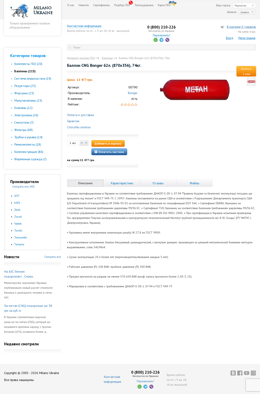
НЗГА (17, 203)
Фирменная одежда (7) (30, 159)
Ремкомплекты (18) (27, 144)
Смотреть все (52, 257)
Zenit (17, 210)
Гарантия (73, 121)
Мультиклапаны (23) (28, 100)
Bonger (133, 93)
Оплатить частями (111, 152)
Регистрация (246, 38)
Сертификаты (101, 5)
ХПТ (17, 196)
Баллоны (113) (25, 71)
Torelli (18, 230)
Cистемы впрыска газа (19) (32, 78)
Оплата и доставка (80, 115)
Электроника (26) (26, 115)
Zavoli (18, 216)
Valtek (18, 223)
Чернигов (240, 5)
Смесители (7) (24, 122)
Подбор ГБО (122, 5)
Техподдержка (143, 5)
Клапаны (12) (23, 108)
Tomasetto (20, 237)
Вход (229, 38)
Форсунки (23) (24, 93)
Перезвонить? (161, 35)
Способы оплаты (79, 127)
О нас (70, 5)
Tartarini (19, 244)
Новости (84, 5)
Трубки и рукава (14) (28, 137)
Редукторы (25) (25, 86)
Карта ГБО (164, 5)
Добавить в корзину (108, 143)
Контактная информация (84, 26)
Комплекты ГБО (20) (28, 64)
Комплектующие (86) (28, 152)
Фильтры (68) (23, 130)
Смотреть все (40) (23, 186)
